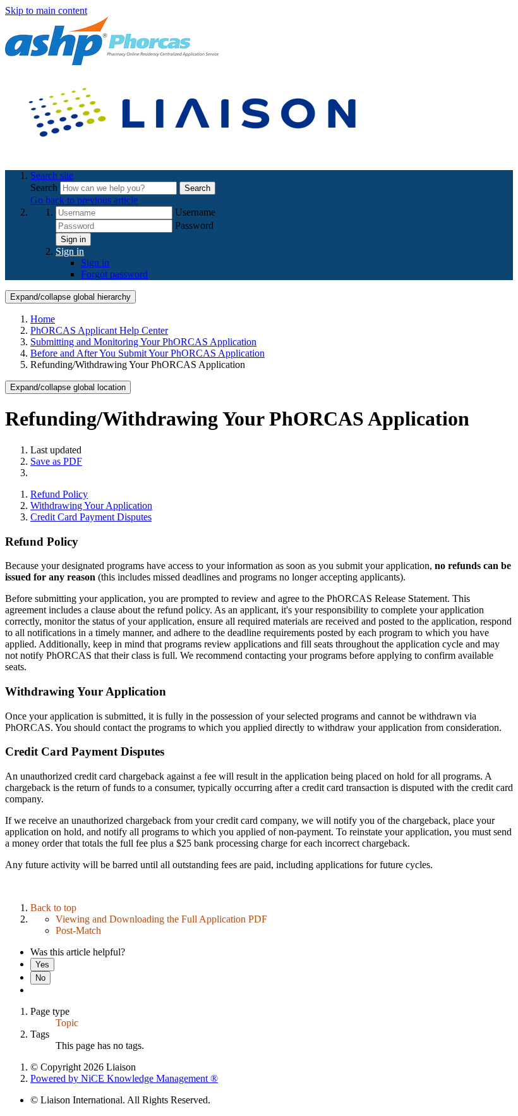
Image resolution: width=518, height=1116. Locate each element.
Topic (67, 1022)
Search (45, 187)
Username (195, 212)
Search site (51, 175)
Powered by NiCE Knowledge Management (124, 1078)
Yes (42, 964)
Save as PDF (56, 461)
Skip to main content (46, 10)
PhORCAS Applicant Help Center (99, 330)
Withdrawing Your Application (91, 505)
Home (42, 319)
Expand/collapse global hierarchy (70, 297)
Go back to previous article (84, 200)
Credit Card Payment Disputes (91, 517)
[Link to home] (194, 154)
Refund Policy (59, 494)
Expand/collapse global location (68, 387)
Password (194, 225)
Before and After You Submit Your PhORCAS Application (147, 353)
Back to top (53, 907)
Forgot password (114, 274)
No (40, 978)
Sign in (73, 239)
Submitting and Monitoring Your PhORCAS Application (143, 341)
